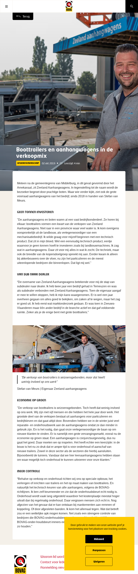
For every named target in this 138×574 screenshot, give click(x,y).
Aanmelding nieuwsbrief (57, 567)
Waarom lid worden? (54, 557)
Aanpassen (99, 550)
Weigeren (99, 561)
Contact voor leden (53, 562)
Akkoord (99, 539)
